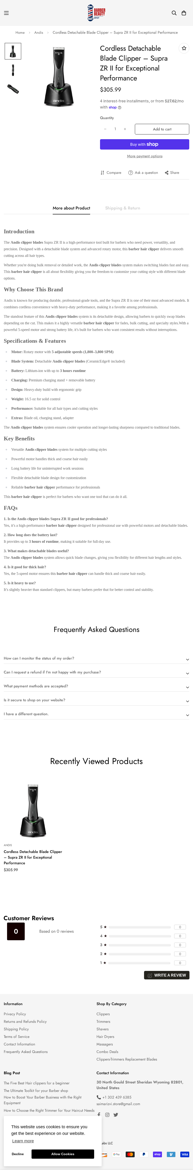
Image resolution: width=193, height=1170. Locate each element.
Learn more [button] (23, 1141)
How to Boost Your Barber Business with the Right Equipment (42, 1100)
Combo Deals (107, 1051)
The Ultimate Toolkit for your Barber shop (36, 1090)
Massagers (104, 1044)
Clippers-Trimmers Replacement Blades (126, 1059)
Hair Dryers (105, 1036)
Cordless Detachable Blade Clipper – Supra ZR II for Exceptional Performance (33, 857)
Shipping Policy (16, 1029)
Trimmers (103, 1021)
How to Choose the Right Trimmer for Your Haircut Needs (49, 1110)
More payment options (144, 156)
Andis (38, 32)
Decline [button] (18, 1154)
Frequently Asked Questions (26, 1051)
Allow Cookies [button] (62, 1154)
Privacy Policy (15, 1014)
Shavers (102, 1029)
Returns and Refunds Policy (25, 1021)
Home (20, 32)
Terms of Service (16, 1036)
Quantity (107, 118)
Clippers (103, 1014)
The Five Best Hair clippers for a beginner (36, 1083)
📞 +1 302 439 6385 (113, 1097)
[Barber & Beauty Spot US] (96, 13)
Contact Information (19, 1044)
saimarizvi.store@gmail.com (118, 1104)
